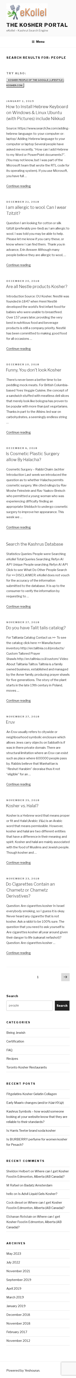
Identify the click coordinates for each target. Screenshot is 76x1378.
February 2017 (16, 1332)
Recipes (12, 1059)
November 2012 (18, 1341)
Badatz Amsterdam (38, 1185)
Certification (15, 1041)
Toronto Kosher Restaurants (26, 1067)
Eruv (10, 722)
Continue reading (18, 186)
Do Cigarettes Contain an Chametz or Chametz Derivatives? (30, 890)
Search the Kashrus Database (34, 544)
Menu (40, 41)
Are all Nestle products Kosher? (36, 286)
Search (12, 996)
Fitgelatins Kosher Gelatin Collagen (31, 1094)
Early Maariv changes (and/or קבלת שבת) (35, 1103)
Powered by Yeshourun (22, 1370)
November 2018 (18, 1323)
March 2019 (15, 1297)
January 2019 (16, 1306)
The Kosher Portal (37, 25)
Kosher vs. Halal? (22, 805)
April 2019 (13, 1289)
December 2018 (18, 1315)
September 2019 (18, 1280)
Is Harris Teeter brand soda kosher (31, 1131)
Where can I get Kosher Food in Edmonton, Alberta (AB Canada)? (34, 1222)
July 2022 (13, 1262)
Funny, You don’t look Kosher (33, 370)
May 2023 (13, 1254)
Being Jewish (15, 1033)
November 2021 (18, 1271)
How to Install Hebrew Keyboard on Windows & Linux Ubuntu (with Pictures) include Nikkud (37, 112)
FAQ (9, 1050)
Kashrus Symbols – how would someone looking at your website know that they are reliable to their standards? (36, 1117)
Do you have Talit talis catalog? (36, 627)
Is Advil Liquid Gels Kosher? (37, 1194)
